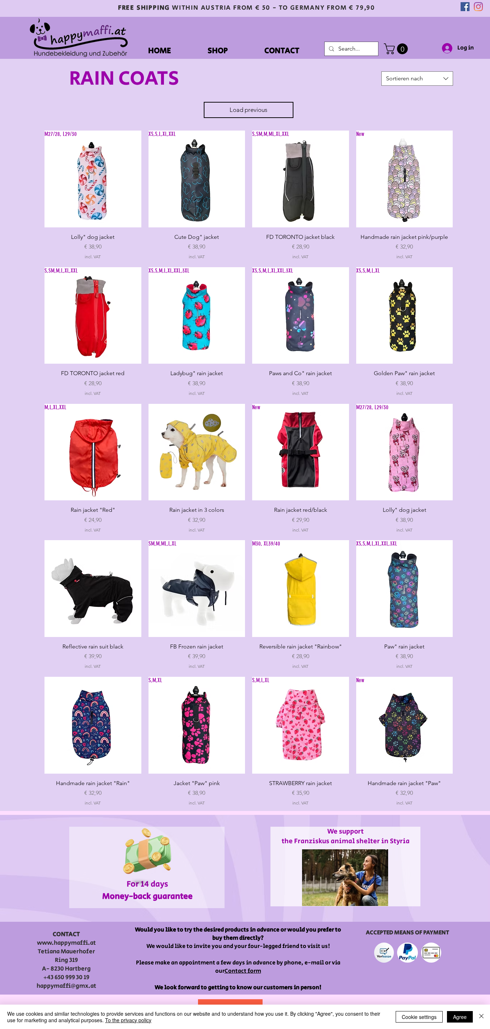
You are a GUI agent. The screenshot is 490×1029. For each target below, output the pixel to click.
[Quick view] (197, 452)
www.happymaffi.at (66, 943)
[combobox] (417, 78)
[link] (397, 48)
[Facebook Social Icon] (465, 6)
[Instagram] (478, 6)
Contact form (243, 971)
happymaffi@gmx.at (66, 986)
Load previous (248, 109)
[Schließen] (481, 1016)
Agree (460, 1016)
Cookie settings (419, 1016)
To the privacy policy (128, 1020)
